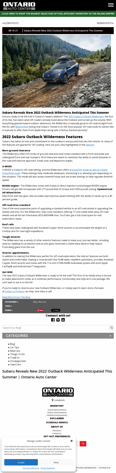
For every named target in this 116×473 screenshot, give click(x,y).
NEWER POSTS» (105, 23)
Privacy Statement (48, 468)
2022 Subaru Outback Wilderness (86, 116)
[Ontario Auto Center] (19, 5)
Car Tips (14, 347)
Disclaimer (57, 418)
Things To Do (17, 354)
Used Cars (15, 364)
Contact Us (56, 433)
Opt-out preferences (31, 468)
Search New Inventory (57, 409)
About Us (57, 427)
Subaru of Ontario (14, 291)
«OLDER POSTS (10, 23)
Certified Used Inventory (57, 415)
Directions (57, 430)
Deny (56, 462)
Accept (21, 462)
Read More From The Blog (16, 297)
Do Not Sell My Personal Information (78, 467)
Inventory (57, 406)
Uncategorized (18, 361)
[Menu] (111, 5)
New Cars (15, 350)
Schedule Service (57, 422)
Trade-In (14, 357)
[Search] (111, 327)
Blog (12, 344)
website (90, 144)
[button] (71, 440)
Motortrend (21, 126)
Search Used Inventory (56, 412)
